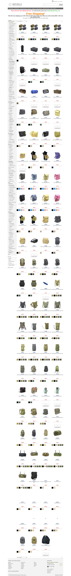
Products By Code (23, 8)
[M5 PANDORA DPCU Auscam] (52, 445)
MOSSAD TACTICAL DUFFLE (34, 75)
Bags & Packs (10, 563)
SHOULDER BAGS (12, 23)
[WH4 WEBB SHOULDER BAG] (34, 155)
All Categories (10, 8)
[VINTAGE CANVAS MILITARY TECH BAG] (34, 475)
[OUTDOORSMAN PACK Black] (52, 253)
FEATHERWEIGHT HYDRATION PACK (57, 289)
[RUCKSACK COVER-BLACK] (46, 539)
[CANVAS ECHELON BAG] (22, 27)
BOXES (10, 168)
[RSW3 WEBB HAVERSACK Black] (52, 231)
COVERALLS (11, 121)
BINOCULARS (11, 91)
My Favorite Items (46, 8)
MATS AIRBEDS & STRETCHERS (12, 61)
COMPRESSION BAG (34, 97)
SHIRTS (10, 115)
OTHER (10, 77)
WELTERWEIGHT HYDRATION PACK (22, 332)
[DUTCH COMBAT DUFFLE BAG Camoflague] (17, 103)
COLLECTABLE (11, 170)
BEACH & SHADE (12, 98)
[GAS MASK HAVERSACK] (57, 112)
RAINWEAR (11, 124)
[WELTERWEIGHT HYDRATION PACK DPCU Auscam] (17, 338)
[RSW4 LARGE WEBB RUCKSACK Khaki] (41, 253)
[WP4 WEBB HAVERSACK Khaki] (22, 210)
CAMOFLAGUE (11, 181)
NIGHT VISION (11, 241)
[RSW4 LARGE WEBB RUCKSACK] (46, 240)
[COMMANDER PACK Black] (52, 509)
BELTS (10, 159)
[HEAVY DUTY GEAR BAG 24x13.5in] (34, 48)
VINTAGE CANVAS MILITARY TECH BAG (34, 482)
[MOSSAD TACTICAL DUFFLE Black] (29, 82)
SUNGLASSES (11, 106)
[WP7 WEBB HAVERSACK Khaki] (22, 189)
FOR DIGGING (11, 35)
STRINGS (10, 230)
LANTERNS (11, 84)
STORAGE (11, 48)
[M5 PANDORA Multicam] (59, 445)
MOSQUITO (11, 89)
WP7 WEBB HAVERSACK (22, 182)
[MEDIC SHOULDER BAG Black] (17, 402)
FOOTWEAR (10, 133)
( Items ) (55, 1)
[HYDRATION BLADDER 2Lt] (46, 390)
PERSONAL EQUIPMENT (11, 161)
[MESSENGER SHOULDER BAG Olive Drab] (41, 125)
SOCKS (10, 138)
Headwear (22, 566)
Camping (9, 564)
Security (35, 563)
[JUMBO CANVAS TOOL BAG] (57, 91)
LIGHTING (10, 80)
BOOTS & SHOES (12, 141)
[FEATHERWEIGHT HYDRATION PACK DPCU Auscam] (52, 295)
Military (22, 568)
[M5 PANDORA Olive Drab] (61, 445)
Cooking (9, 568)
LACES (10, 136)
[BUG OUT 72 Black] (29, 530)
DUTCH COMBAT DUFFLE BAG (22, 97)
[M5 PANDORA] (22, 454)
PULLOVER (11, 153)
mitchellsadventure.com (54, 10)
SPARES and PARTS (11, 87)
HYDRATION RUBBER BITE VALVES (45, 289)
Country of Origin (11, 265)
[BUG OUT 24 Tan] (19, 552)
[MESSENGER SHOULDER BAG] (46, 112)
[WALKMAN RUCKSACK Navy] (52, 167)
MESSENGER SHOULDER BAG (46, 118)
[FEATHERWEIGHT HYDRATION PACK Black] (54, 295)
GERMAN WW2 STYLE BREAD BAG (57, 417)
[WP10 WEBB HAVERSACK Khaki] (41, 231)
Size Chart (49, 572)
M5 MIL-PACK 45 (22, 417)
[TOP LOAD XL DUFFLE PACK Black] (17, 61)
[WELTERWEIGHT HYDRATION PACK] (22, 326)
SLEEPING (10, 58)
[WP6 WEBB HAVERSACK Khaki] (19, 231)
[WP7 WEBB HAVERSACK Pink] (24, 189)
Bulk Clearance (39, 8)
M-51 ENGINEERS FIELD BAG (22, 118)
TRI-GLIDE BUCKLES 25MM (45, 97)
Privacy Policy (49, 570)
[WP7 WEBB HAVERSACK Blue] (19, 189)
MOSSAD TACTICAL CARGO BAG (22, 75)
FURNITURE (11, 71)
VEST (10, 210)
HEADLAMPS (11, 82)
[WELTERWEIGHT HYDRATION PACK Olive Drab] (24, 338)
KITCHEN (10, 47)
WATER (10, 57)
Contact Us (34, 8)
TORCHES (11, 85)
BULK (9, 254)
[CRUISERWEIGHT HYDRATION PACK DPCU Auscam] (29, 381)
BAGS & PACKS (11, 21)
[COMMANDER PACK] (22, 518)
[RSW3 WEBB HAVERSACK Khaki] (54, 231)
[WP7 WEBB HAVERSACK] (22, 176)
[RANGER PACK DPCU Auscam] (17, 445)
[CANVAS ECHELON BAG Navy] (22, 39)
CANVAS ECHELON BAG (22, 33)
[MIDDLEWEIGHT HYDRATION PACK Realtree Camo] (26, 359)
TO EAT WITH (11, 55)
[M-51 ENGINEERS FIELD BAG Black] (17, 125)
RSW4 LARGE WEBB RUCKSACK (46, 246)
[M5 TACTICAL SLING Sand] (54, 488)
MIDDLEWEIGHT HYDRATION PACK (22, 353)
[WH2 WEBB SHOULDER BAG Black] (17, 146)
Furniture (22, 564)
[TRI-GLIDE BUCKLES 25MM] (46, 91)
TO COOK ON (11, 51)
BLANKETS (11, 59)
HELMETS (11, 179)
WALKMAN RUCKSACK (57, 161)
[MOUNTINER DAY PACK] (34, 262)
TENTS (10, 99)
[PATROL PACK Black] (29, 509)
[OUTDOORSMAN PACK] (57, 240)
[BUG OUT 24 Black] (17, 552)
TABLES (10, 78)
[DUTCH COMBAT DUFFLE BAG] (22, 91)
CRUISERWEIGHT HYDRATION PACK (34, 374)
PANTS (10, 114)
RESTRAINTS (11, 196)
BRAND (10, 258)
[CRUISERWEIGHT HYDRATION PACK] (34, 368)
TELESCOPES (11, 94)
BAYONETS (11, 174)
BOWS (10, 222)
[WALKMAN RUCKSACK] (57, 155)
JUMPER (10, 127)
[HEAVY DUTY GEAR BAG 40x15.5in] (57, 48)
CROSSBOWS (11, 223)
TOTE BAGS (11, 190)
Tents (35, 566)
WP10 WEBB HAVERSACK (46, 225)
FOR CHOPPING (12, 40)
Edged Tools (23, 562)
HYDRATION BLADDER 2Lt (46, 396)
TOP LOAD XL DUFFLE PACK (22, 54)
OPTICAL (10, 90)
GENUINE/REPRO (11, 261)
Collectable (10, 567)
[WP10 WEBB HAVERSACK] (46, 219)
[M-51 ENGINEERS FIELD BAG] (22, 112)
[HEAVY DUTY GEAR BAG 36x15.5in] (46, 48)
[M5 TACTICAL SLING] (57, 475)
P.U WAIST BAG (34, 246)
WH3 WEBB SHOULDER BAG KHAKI (22, 161)
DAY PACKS (11, 22)
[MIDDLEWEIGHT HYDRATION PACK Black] (19, 359)
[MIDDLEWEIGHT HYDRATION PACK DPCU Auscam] (17, 359)
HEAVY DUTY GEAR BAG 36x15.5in (45, 54)
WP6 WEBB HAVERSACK (22, 225)
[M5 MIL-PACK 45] (22, 411)
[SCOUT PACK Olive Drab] (19, 295)
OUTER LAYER (11, 120)
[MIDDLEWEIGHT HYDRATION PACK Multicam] (22, 359)
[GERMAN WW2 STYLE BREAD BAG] (57, 411)
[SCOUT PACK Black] (17, 295)
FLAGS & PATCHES (12, 171)
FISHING (10, 250)
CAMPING (10, 20)
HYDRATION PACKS (11, 27)
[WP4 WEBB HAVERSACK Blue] (19, 210)
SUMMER (10, 110)
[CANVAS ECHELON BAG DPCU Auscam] (17, 39)
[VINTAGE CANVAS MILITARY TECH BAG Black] (29, 488)
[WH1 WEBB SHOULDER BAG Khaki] (43, 146)
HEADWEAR (11, 177)
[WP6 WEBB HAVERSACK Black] (17, 231)
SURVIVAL (10, 247)
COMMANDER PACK (22, 524)
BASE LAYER (11, 130)
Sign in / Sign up (53, 8)
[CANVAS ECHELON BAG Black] (19, 39)
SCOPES (10, 244)
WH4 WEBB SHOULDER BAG (34, 161)
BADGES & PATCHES (12, 202)
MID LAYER (11, 113)
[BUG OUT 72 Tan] (33, 530)
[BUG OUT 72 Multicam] (31, 530)
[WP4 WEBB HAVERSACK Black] (17, 210)
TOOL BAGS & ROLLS (11, 192)
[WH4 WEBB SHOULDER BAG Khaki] (31, 167)
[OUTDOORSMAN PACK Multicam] (54, 253)
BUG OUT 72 (34, 524)
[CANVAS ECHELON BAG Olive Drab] (24, 39)
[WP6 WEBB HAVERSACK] (22, 219)
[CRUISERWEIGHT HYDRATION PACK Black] (31, 381)
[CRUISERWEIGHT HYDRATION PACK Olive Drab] (33, 381)
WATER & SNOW (11, 142)
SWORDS (10, 252)
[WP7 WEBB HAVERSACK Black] (17, 189)
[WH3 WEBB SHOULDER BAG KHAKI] (22, 155)
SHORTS (10, 117)
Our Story (29, 8)
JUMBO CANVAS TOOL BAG (57, 97)
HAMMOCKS (11, 74)
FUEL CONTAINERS (11, 39)
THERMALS (11, 131)
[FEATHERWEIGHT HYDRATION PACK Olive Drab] (59, 295)
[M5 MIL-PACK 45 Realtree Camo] (22, 424)
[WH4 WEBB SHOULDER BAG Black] (29, 167)
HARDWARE (11, 33)
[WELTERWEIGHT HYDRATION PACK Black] (19, 338)
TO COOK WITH (12, 54)
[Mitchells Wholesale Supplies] (15, 6)
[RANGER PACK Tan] (22, 445)
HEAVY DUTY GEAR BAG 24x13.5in (34, 54)
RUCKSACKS (11, 28)
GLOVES (10, 103)
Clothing (9, 566)
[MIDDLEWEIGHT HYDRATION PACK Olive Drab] (24, 359)
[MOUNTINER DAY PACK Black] (31, 274)
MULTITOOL (11, 200)
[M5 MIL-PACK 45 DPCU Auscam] (17, 424)
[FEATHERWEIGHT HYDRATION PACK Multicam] (56, 295)
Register (61, 1)
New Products (16, 8)
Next (62, 445)
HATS (10, 178)
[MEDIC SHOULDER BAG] (22, 390)
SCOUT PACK (22, 289)
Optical (35, 562)
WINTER (10, 111)
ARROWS (10, 226)
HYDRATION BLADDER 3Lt (57, 396)
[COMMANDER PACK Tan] (54, 509)
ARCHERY (10, 221)
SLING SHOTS (11, 229)
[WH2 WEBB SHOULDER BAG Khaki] (19, 146)
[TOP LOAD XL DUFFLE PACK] (22, 48)
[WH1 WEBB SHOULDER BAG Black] (41, 146)
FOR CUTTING (11, 43)
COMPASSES (11, 68)
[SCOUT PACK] (22, 283)
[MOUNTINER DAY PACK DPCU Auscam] (29, 274)
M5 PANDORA (22, 460)
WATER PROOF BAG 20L (57, 75)
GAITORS (10, 135)
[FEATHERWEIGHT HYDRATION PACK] (57, 283)
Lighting (22, 567)
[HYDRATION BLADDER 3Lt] (57, 390)
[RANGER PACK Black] (19, 445)
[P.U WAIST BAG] (34, 240)
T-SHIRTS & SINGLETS (11, 119)
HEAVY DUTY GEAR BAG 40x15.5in (57, 54)
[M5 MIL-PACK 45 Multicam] (19, 424)
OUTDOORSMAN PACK (57, 246)
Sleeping (35, 564)
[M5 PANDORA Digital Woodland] (56, 445)
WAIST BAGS (11, 31)
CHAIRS (10, 75)
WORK (9, 182)
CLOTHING (10, 101)
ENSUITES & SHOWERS (11, 73)
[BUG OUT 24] (22, 539)
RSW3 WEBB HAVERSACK (57, 225)
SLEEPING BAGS (12, 63)
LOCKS (10, 44)
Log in (59, 1)
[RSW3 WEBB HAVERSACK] (57, 219)
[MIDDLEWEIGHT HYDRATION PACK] (22, 347)
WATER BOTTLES (12, 165)
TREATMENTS (11, 139)
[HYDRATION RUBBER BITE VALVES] (46, 283)
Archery (9, 562)
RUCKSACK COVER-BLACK (45, 545)
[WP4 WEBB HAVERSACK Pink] (24, 210)
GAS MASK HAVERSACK (57, 118)
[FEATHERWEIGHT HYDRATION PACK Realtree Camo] (61, 295)
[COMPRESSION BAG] (34, 91)
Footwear (22, 563)
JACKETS (11, 123)
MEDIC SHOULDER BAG (22, 396)
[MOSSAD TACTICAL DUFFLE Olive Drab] (31, 82)
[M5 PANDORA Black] (54, 445)
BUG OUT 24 (22, 545)
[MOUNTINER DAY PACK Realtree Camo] (33, 274)
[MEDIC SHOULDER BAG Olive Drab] (19, 402)
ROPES (10, 41)
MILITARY (9, 144)
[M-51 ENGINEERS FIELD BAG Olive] (19, 125)
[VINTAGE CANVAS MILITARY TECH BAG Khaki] (31, 488)
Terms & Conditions (50, 569)
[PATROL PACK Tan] (31, 509)
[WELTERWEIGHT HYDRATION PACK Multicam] (22, 338)
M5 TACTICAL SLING (57, 481)
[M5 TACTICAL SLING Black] (52, 488)
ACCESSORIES (12, 25)
